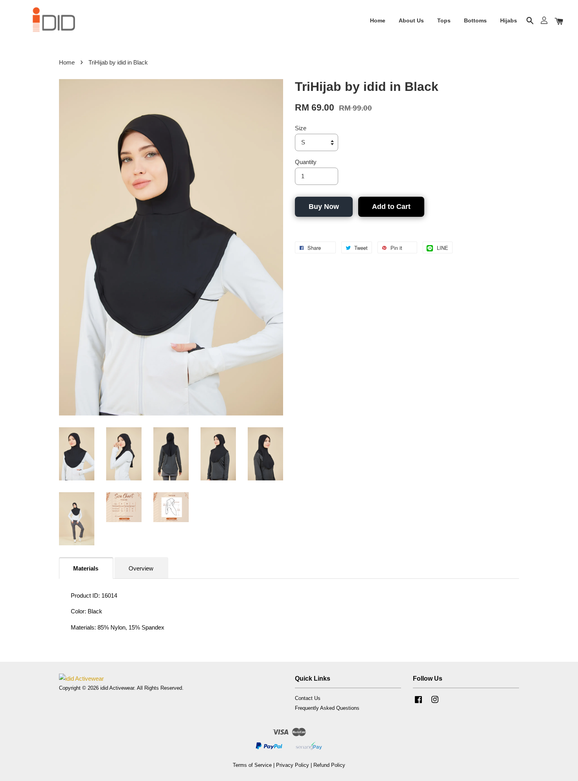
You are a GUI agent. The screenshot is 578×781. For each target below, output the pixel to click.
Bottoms (475, 20)
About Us (411, 20)
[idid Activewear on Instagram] (434, 703)
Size (300, 128)
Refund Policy (329, 765)
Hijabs (508, 20)
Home (377, 20)
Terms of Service (252, 765)
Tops (444, 20)
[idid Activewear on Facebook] (418, 703)
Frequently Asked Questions (327, 708)
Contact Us (307, 698)
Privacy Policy (292, 765)
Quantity (306, 162)
